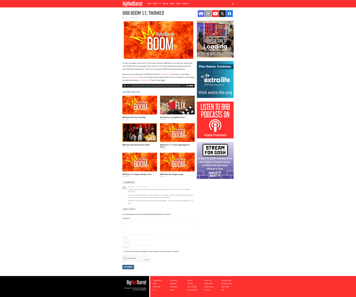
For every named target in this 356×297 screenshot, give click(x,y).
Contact (207, 290)
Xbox (155, 283)
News (172, 290)
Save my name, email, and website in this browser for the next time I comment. (151, 251)
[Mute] (187, 86)
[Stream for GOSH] (215, 178)
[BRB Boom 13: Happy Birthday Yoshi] (139, 162)
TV (160, 4)
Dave (125, 18)
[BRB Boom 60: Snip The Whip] (139, 105)
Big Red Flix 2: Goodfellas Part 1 (173, 117)
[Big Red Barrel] (132, 7)
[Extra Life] (215, 97)
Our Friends (192, 287)
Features (173, 280)
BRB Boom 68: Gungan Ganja (171, 174)
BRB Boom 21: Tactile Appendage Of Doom (174, 146)
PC (154, 290)
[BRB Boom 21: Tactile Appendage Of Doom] (177, 132)
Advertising (208, 287)
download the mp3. (132, 77)
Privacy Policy (226, 283)
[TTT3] (215, 57)
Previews (173, 287)
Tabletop (165, 4)
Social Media (192, 290)
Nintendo (156, 287)
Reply (129, 203)
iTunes (162, 74)
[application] (158, 86)
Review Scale (226, 280)
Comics (172, 4)
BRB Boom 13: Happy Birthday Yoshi (136, 174)
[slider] (191, 85)
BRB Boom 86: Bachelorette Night (136, 145)
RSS (168, 74)
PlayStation (157, 280)
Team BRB (208, 283)
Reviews (173, 283)
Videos (178, 4)
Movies (155, 4)
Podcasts (185, 4)
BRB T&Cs (225, 287)
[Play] (125, 86)
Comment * (126, 218)
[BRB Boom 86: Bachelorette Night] (139, 132)
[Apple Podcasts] (215, 138)
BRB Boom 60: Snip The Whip (134, 117)
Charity (190, 283)
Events (189, 280)
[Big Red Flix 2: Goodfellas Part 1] (177, 105)
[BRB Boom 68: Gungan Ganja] (177, 162)
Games (149, 4)
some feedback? (144, 80)
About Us (208, 280)
